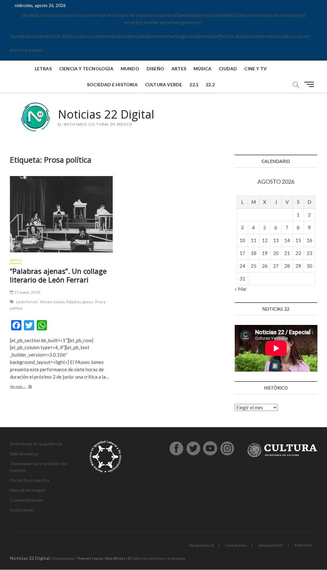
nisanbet (257, 36)
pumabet (128, 36)
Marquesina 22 (201, 545)
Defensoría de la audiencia (36, 443)
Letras (43, 68)
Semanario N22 (270, 545)
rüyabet (95, 36)
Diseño (155, 68)
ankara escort (295, 36)
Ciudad (228, 68)
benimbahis (22, 36)
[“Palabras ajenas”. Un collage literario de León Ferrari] (61, 214)
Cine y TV (255, 68)
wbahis (274, 36)
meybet (111, 36)
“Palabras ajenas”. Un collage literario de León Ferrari (58, 275)
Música (202, 68)
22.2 (210, 84)
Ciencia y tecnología (86, 68)
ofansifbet (216, 36)
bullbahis (43, 36)
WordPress (115, 558)
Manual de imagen (28, 490)
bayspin (78, 36)
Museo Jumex (52, 301)
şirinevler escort (155, 22)
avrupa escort (187, 22)
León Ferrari (27, 301)
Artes (178, 68)
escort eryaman (26, 50)
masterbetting (169, 36)
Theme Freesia (90, 558)
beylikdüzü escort (39, 15)
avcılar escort (106, 15)
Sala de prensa (24, 453)
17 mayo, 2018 (26, 292)
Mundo (130, 68)
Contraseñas (236, 545)
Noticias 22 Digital (106, 114)
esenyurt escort (75, 15)
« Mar (241, 289)
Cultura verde (163, 84)
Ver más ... (25, 387)
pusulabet (194, 36)
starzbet (61, 36)
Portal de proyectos (29, 480)
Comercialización (26, 500)
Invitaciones (22, 509)
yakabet (145, 36)
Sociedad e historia (112, 84)
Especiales (303, 545)
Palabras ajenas (80, 301)
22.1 (193, 84)
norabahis (237, 36)
